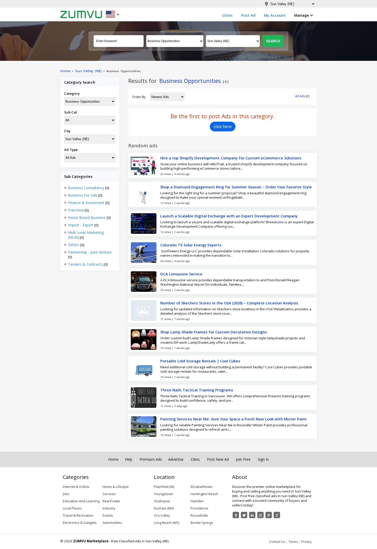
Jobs (66, 494)
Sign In (263, 459)
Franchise (76, 210)
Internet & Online (76, 486)
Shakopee (162, 501)
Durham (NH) (164, 508)
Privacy (306, 542)
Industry (109, 508)
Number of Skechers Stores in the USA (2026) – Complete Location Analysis (229, 302)
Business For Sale (82, 195)
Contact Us (277, 542)
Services (109, 494)
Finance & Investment (86, 202)
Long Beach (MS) (166, 522)
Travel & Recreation (78, 515)
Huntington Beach (204, 494)
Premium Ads (151, 459)
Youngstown (163, 494)
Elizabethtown (202, 486)
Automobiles (112, 522)
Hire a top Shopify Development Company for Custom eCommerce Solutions (230, 157)
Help (128, 459)
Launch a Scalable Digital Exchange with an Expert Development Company (229, 215)
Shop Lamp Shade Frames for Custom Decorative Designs (213, 331)
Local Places (72, 508)
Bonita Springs (202, 522)
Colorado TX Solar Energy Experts (191, 244)
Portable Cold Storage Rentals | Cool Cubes (200, 360)
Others (74, 244)
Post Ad (248, 15)
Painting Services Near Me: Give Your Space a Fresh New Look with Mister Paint (233, 418)
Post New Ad (218, 459)
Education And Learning (81, 501)
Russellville (199, 515)
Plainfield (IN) (164, 486)
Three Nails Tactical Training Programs (196, 389)
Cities (227, 15)
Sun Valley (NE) (88, 71)
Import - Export (81, 225)
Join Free (243, 459)
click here (223, 126)
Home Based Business (87, 217)
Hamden (197, 501)
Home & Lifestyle (116, 486)
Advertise (176, 459)
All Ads (300, 96)
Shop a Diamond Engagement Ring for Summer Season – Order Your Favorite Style (236, 186)
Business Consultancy (86, 187)
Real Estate (111, 501)
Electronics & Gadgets (80, 522)
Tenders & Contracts (86, 264)
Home (65, 71)
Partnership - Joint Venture (90, 252)
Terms (293, 542)
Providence (199, 508)
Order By (138, 97)
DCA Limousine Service (181, 273)
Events (108, 515)
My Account (275, 15)
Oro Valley (162, 515)
